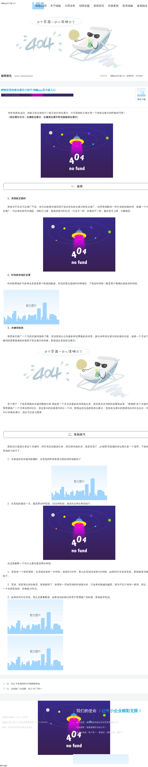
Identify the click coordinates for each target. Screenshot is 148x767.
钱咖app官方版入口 (8, 3)
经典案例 (113, 5)
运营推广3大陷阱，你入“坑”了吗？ (26, 689)
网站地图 (3, 766)
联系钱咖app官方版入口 (128, 6)
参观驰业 (142, 5)
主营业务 (70, 5)
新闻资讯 (99, 5)
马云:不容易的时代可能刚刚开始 (25, 684)
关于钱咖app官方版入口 (55, 6)
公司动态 (139, 76)
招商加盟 (84, 5)
